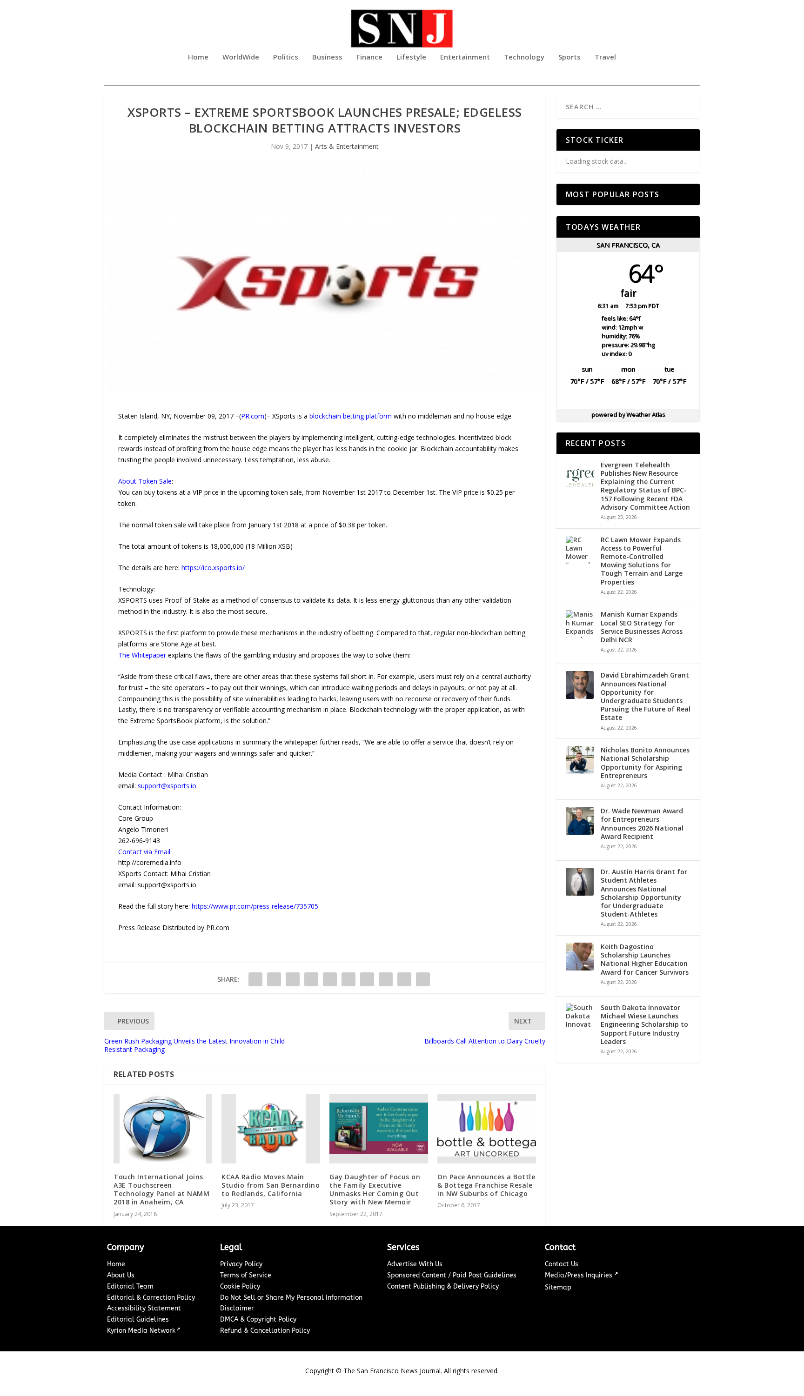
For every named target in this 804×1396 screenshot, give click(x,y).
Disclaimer (237, 1308)
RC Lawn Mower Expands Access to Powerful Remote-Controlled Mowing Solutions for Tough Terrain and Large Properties (642, 561)
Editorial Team (130, 1286)
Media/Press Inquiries (579, 1275)
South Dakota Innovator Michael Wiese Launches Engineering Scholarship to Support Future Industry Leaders (644, 1025)
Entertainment (465, 57)
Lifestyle (411, 57)
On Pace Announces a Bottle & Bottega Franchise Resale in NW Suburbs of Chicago (486, 1185)
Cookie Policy (240, 1286)
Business (327, 57)
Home (198, 57)
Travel (605, 57)
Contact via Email (144, 851)
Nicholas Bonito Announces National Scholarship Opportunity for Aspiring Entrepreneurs (645, 763)
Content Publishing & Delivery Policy (443, 1286)
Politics (285, 57)
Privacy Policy (241, 1264)
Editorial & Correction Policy (151, 1298)
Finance (369, 57)
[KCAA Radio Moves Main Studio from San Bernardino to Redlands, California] (270, 1128)
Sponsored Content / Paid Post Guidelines (451, 1275)
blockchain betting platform (350, 416)
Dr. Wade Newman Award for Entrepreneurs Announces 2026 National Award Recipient (642, 824)
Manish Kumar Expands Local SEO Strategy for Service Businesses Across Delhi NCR (642, 627)
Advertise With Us (414, 1264)
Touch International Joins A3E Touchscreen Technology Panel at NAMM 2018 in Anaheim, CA (161, 1189)
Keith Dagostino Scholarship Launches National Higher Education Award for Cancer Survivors (645, 960)
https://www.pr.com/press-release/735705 (255, 906)
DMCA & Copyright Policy (258, 1319)
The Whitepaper (142, 655)
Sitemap (558, 1287)
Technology (524, 57)
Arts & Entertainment (347, 146)
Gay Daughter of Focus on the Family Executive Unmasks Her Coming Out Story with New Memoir (374, 1189)
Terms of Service (245, 1275)
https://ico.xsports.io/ (213, 567)
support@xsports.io (167, 785)
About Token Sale (145, 481)
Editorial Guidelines (138, 1319)
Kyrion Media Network (141, 1331)
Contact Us (561, 1264)
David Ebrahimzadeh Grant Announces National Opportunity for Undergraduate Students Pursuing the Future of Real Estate (645, 696)
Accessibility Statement (144, 1308)
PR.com (252, 416)
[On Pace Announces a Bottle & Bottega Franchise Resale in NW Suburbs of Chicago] (486, 1128)
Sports (569, 57)
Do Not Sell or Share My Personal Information (291, 1298)
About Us (120, 1275)
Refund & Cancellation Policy (265, 1331)
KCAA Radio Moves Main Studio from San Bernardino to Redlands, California (270, 1185)
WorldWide (240, 57)
